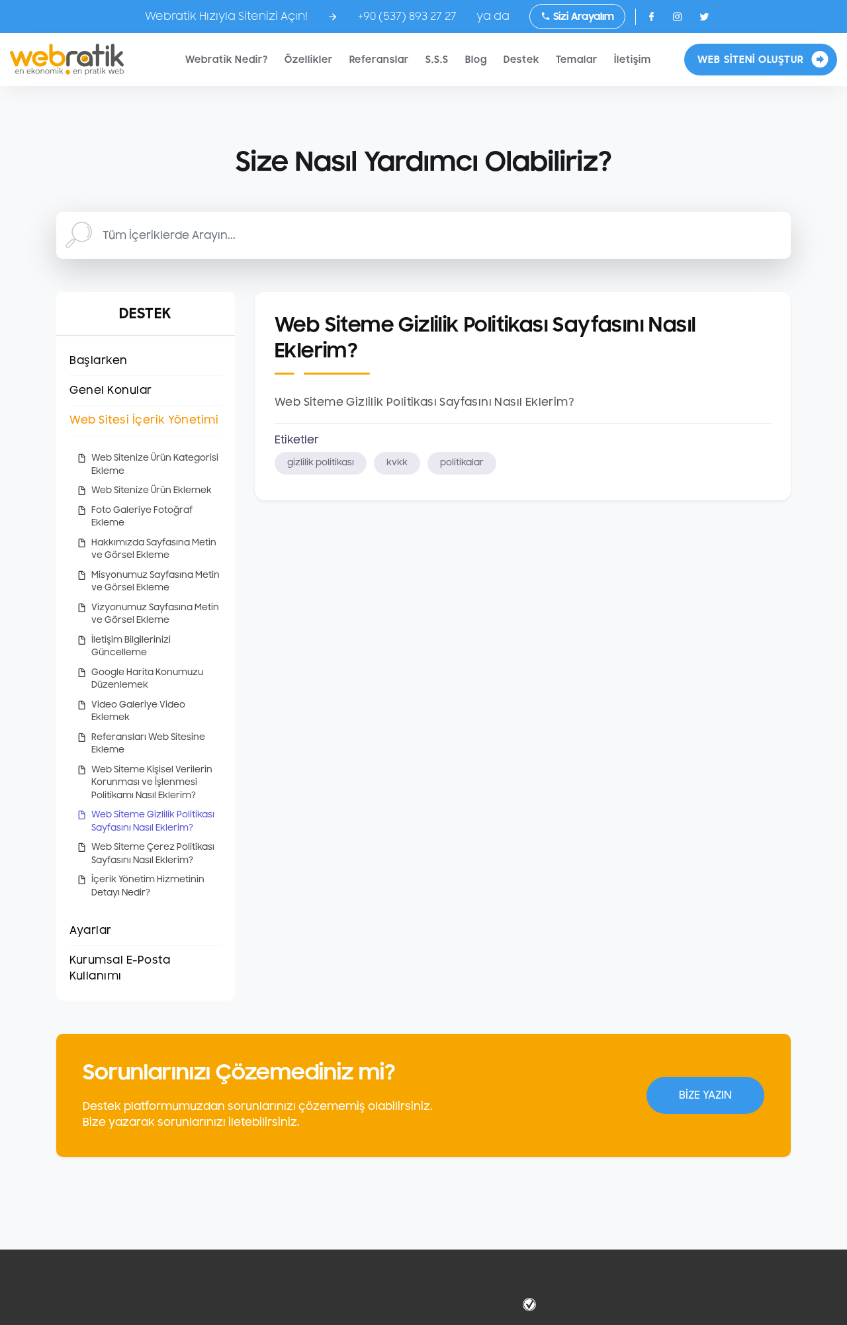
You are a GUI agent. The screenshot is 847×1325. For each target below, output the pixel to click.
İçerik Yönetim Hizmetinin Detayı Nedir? (147, 886)
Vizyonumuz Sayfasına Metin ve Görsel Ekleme (155, 614)
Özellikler (309, 60)
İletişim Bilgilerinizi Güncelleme (131, 647)
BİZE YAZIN (705, 1095)
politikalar (462, 462)
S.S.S (437, 60)
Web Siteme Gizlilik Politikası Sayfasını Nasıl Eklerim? (152, 821)
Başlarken (98, 360)
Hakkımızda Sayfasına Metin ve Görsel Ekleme (153, 549)
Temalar (577, 60)
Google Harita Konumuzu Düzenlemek (147, 679)
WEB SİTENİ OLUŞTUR (750, 60)
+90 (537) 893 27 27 (407, 16)
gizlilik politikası (320, 462)
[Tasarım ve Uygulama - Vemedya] (531, 1303)
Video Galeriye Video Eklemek (138, 711)
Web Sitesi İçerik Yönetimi (143, 420)
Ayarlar (90, 930)
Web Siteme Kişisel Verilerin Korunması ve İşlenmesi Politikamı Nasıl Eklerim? (151, 782)
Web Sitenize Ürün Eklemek (151, 490)
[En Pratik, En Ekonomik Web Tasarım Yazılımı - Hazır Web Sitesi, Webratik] (67, 59)
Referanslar (379, 60)
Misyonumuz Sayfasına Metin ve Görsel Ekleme (155, 582)
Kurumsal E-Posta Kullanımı (119, 968)
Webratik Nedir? (226, 60)
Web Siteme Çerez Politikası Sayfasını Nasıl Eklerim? (152, 854)
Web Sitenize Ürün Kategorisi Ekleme (154, 465)
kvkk (397, 462)
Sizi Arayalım (582, 17)
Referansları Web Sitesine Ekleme (148, 744)
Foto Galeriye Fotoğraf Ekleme (142, 517)
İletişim (632, 60)
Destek (521, 60)
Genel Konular (110, 390)
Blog (476, 60)
